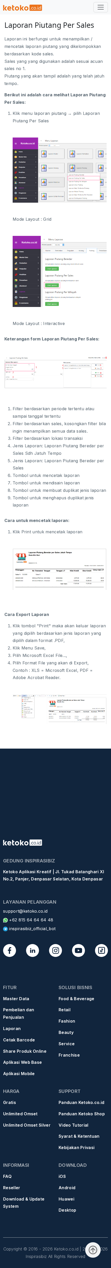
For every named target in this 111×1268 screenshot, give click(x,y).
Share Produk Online (24, 1051)
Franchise (69, 1055)
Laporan (12, 1028)
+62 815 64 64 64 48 (30, 919)
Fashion (67, 1021)
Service (67, 1043)
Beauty (66, 1032)
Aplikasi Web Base (22, 1062)
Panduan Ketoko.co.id (81, 1102)
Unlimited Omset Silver (27, 1125)
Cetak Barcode (19, 1039)
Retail (64, 1009)
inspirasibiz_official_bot (32, 928)
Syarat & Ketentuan (79, 1136)
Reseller (11, 1187)
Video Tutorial (73, 1125)
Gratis (9, 1102)
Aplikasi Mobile (19, 1073)
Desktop (67, 1210)
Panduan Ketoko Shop (82, 1113)
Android (67, 1187)
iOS (62, 1176)
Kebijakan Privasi (76, 1147)
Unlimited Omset (20, 1113)
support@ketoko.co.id (25, 911)
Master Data (16, 998)
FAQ (7, 1176)
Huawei (66, 1199)
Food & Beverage (76, 998)
